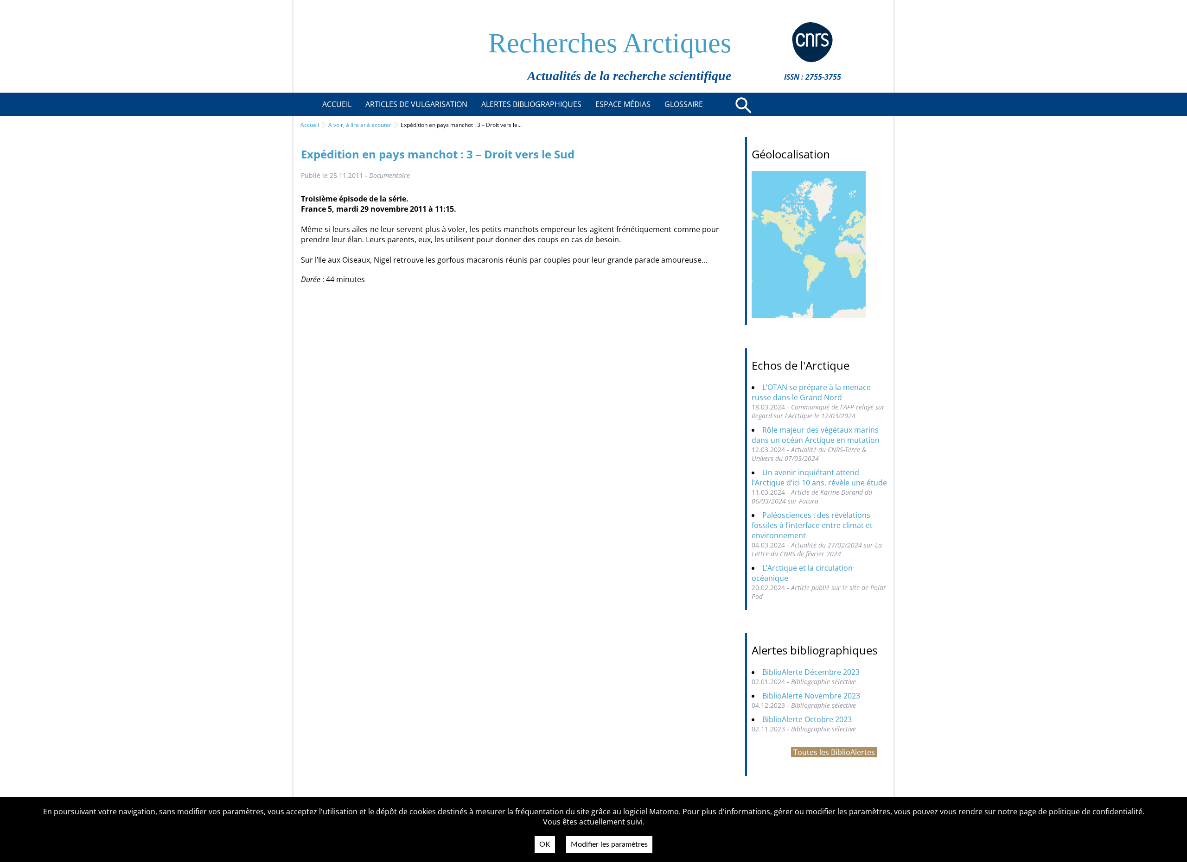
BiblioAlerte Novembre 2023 (811, 696)
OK (544, 844)
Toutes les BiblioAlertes (834, 752)
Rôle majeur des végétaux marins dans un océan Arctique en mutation (816, 435)
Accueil (309, 125)
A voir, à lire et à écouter (359, 125)
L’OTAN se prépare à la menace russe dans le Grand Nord (811, 392)
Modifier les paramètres (609, 844)
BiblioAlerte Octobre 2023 (807, 719)
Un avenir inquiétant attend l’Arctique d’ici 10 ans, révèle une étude (819, 477)
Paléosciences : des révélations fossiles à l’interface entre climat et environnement (812, 525)
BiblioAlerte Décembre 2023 (811, 672)
